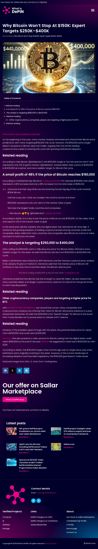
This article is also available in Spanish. (21, 134)
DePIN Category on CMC (41, 517)
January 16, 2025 (53, 213)
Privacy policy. (51, 543)
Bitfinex (45, 341)
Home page (71, 528)
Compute (7, 517)
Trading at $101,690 (51, 180)
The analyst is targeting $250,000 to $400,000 (26, 113)
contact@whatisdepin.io (46, 493)
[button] (92, 10)
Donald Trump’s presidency (21, 307)
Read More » (24, 437)
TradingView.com (71, 273)
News (11, 36)
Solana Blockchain (39, 524)
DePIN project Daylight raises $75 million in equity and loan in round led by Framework (77, 431)
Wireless (6, 524)
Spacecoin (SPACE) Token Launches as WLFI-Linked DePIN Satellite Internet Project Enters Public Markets (33, 464)
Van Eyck (7, 338)
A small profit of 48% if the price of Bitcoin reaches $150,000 (33, 109)
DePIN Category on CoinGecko (44, 521)
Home (5, 36)
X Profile (70, 524)
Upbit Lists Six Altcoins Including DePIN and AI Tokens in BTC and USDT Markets (33, 447)
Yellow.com (69, 444)
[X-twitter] (38, 500)
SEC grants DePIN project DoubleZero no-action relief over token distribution (32, 431)
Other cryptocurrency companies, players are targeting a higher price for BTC (44, 120)
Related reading (13, 105)
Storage (6, 528)
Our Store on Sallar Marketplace (80, 517)
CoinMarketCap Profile (76, 521)
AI (3, 521)
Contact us (71, 532)
